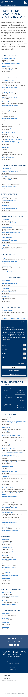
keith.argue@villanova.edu (8, 200)
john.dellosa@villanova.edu (9, 559)
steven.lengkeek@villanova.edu (10, 105)
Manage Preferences (14, 370)
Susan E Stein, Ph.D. (7, 501)
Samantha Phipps (6, 266)
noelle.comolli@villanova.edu (9, 97)
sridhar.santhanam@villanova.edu (10, 143)
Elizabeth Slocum (6, 168)
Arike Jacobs (5, 296)
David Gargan (5, 288)
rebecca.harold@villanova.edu (9, 70)
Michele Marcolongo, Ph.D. (8, 58)
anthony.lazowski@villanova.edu (10, 596)
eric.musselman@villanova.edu (10, 128)
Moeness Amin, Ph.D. (7, 418)
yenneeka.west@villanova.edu (9, 283)
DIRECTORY (4, 688)
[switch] (24, 349)
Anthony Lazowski (6, 592)
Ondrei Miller (5, 601)
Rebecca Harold (6, 66)
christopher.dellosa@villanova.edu (11, 551)
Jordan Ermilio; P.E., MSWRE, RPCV (11, 435)
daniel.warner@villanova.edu (9, 248)
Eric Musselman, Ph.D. (7, 123)
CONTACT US (14, 667)
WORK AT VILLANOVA (6, 690)
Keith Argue (5, 197)
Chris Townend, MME (7, 237)
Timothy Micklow (6, 572)
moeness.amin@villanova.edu (9, 423)
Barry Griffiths (5, 258)
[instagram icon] (18, 645)
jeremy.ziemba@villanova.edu (9, 582)
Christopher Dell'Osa (7, 547)
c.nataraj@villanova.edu (8, 483)
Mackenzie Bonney (7, 310)
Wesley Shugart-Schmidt (8, 448)
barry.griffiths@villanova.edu (9, 261)
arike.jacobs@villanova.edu (9, 300)
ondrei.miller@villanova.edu (9, 604)
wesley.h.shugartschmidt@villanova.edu (12, 452)
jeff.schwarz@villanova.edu (9, 543)
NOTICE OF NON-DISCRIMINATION (9, 680)
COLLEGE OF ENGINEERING (8, 5)
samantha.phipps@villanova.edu (10, 271)
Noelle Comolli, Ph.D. (7, 92)
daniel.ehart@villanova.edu (9, 567)
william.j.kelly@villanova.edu (9, 471)
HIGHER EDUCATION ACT (7, 682)
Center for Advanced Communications (16, 421)
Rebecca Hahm (5, 627)
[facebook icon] (10, 645)
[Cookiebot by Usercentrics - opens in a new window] (20, 322)
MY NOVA (4, 686)
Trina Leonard (5, 219)
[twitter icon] (12, 645)
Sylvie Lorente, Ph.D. (7, 110)
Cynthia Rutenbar (6, 613)
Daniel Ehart (5, 564)
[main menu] (25, 2)
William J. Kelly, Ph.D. (7, 466)
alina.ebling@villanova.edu (9, 431)
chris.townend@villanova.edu (9, 240)
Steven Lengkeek (6, 102)
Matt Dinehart (5, 176)
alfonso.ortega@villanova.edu (9, 496)
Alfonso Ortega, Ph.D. (7, 488)
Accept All (14, 367)
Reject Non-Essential (14, 374)
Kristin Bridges (5, 622)
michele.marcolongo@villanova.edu (11, 63)
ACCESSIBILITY (5, 684)
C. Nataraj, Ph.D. (6, 476)
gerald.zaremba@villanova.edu (10, 530)
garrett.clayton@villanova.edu (9, 87)
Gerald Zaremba (6, 527)
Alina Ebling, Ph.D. (6, 427)
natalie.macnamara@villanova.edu (11, 232)
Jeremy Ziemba (6, 578)
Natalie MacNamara (7, 227)
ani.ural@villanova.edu (8, 157)
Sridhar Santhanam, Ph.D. (8, 133)
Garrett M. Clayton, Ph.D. (8, 80)
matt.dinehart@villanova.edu (9, 180)
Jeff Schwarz (5, 539)
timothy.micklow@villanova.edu (10, 575)
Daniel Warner (5, 245)
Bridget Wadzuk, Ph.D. (7, 512)
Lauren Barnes (6, 183)
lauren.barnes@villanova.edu (9, 186)
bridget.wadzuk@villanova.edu (9, 522)
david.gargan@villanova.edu (9, 291)
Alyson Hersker (6, 205)
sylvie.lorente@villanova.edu (9, 118)
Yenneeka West (6, 280)
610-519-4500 (14, 669)
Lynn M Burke (5, 618)
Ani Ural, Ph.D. (5, 147)
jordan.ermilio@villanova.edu (9, 444)
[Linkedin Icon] (15, 645)
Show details (21, 363)
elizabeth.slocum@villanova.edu (10, 171)
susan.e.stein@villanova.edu (9, 507)
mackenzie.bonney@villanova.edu (10, 314)
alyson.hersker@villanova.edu (9, 208)
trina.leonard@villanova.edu (9, 222)
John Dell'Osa (5, 556)
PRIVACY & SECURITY (6, 678)
